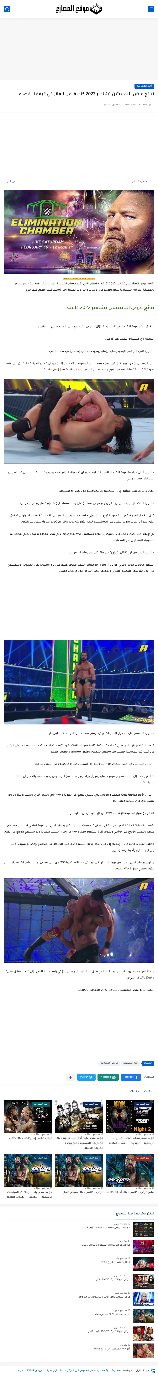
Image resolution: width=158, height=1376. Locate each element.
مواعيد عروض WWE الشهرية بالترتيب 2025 (106, 1245)
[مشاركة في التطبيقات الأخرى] (70, 1077)
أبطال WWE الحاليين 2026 (115, 1262)
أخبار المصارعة (144, 86)
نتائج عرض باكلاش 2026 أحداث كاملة (130, 1192)
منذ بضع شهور (120, 1223)
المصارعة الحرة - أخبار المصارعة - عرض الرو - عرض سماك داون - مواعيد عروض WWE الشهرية (70, 1370)
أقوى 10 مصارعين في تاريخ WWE (112, 1349)
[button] (131, 1077)
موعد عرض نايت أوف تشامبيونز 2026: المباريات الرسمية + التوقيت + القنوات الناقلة (79, 1143)
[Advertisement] (79, 50)
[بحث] (7, 9)
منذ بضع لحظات (143, 1134)
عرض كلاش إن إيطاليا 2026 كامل (30, 1138)
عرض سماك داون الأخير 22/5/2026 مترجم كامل (104, 1297)
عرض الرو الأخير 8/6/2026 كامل (113, 1279)
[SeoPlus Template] (152, 1370)
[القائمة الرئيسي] (151, 9)
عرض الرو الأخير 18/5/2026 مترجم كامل (108, 1331)
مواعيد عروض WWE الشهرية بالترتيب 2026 (106, 1228)
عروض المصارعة (109, 1063)
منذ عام (123, 1241)
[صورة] (143, 1229)
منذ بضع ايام (121, 1258)
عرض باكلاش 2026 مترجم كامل (83, 1192)
